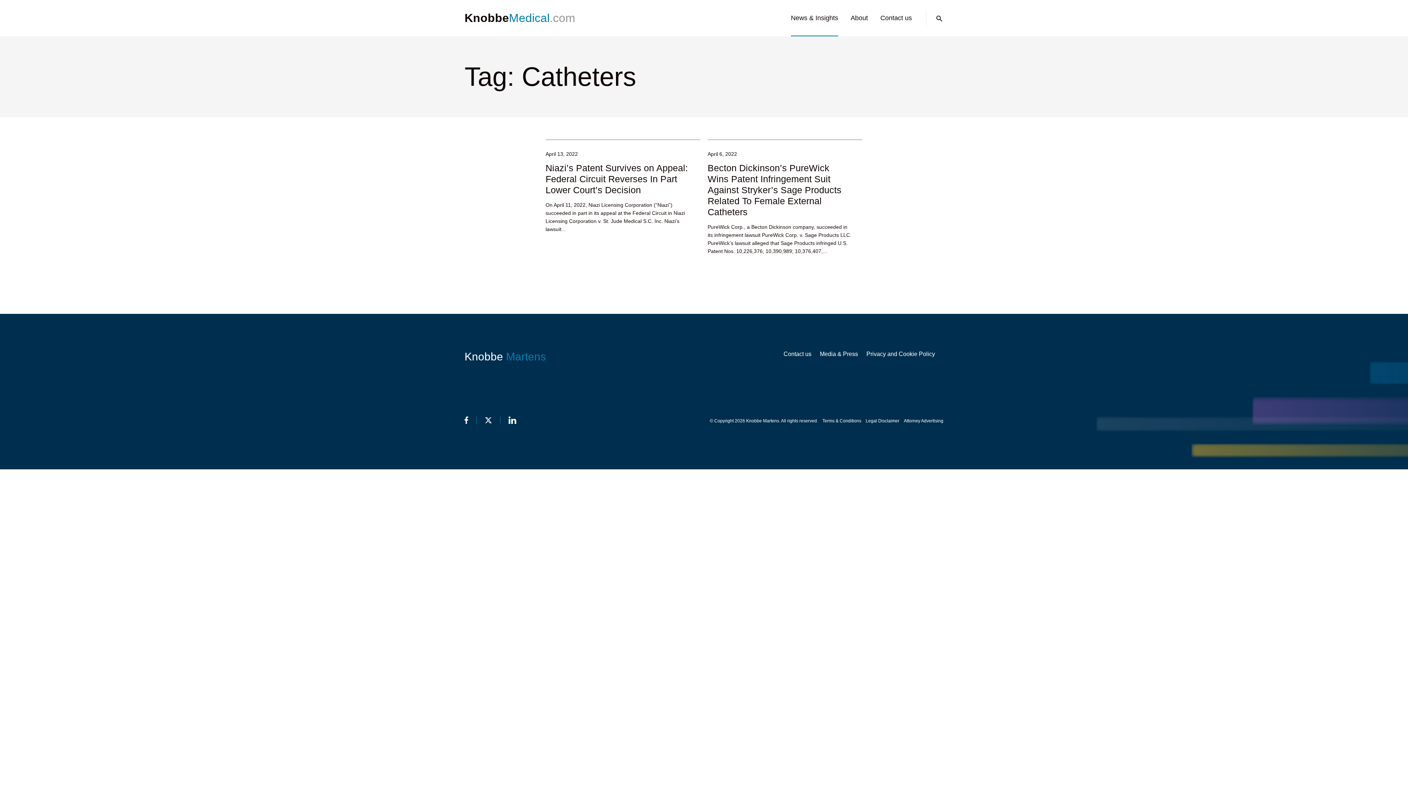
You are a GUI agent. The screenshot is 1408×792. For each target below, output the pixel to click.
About (859, 18)
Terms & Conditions (841, 420)
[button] (939, 18)
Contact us (896, 18)
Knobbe (505, 357)
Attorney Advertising (923, 420)
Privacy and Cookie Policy (900, 354)
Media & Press (839, 354)
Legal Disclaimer (882, 420)
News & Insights (814, 18)
